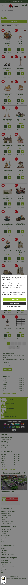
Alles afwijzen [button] (14, 303)
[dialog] (14, 292)
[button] (14, 307)
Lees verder (10, 296)
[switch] (3, 583)
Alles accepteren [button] (14, 299)
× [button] (24, 277)
